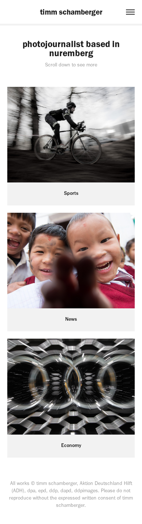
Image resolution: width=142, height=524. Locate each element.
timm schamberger (71, 11)
